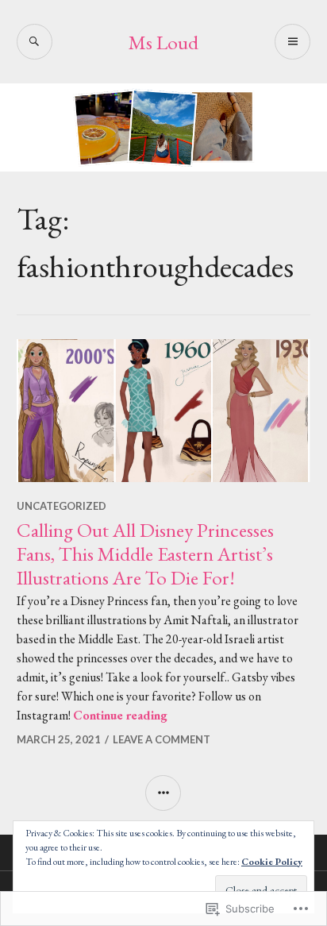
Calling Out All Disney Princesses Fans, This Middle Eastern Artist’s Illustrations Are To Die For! (145, 553)
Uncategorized (61, 506)
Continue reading (120, 715)
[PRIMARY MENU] (292, 42)
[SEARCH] (34, 42)
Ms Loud (163, 42)
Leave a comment (161, 739)
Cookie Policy (271, 861)
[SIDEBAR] (163, 793)
